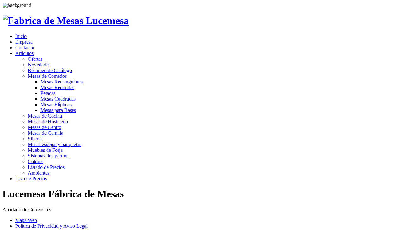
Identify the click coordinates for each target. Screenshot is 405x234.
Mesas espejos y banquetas (54, 144)
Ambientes (38, 173)
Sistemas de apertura (48, 155)
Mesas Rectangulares (61, 81)
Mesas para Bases (58, 110)
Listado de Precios (46, 167)
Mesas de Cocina (45, 116)
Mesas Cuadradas (58, 99)
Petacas (47, 93)
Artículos (24, 53)
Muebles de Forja (45, 150)
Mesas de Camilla (45, 133)
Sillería (35, 138)
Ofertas (35, 59)
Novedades (39, 64)
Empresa (24, 42)
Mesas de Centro (44, 127)
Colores (35, 161)
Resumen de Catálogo (50, 70)
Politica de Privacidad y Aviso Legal (51, 226)
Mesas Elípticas (56, 104)
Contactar (24, 47)
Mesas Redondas (57, 87)
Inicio (21, 36)
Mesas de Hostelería (48, 121)
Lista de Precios (31, 178)
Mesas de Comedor (47, 76)
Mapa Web (26, 220)
